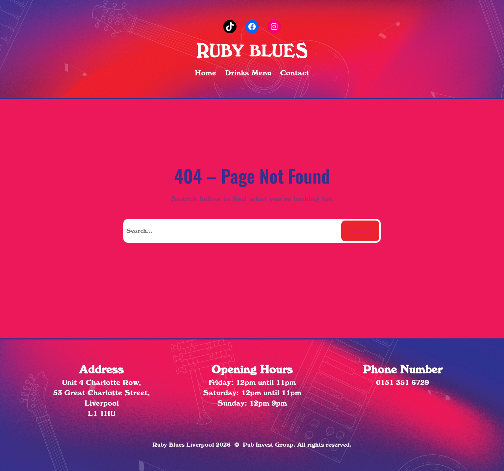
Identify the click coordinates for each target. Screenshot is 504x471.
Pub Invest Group (268, 444)
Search (360, 230)
